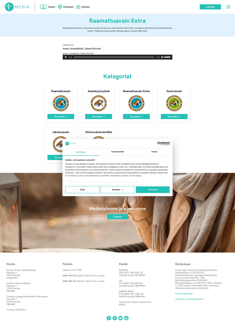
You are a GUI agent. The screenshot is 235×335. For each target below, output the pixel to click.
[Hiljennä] (162, 57)
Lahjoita (210, 6)
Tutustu (117, 216)
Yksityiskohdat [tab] (117, 152)
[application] (117, 57)
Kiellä (82, 190)
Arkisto (86, 6)
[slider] (167, 57)
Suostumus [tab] (81, 152)
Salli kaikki (152, 190)
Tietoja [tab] (154, 152)
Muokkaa (116, 190)
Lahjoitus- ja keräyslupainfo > (189, 299)
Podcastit (68, 6)
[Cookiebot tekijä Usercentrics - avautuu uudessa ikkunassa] (159, 143)
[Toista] (66, 57)
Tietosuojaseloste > (184, 293)
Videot (51, 6)
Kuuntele (60, 116)
